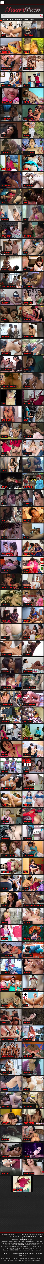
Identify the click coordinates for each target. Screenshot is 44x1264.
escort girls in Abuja (25, 1240)
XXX (1, 1236)
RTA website (20, 1245)
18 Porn (41, 1236)
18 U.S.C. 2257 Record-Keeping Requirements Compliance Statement (22, 1254)
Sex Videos (31, 1236)
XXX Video (21, 1234)
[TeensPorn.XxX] (22, 9)
